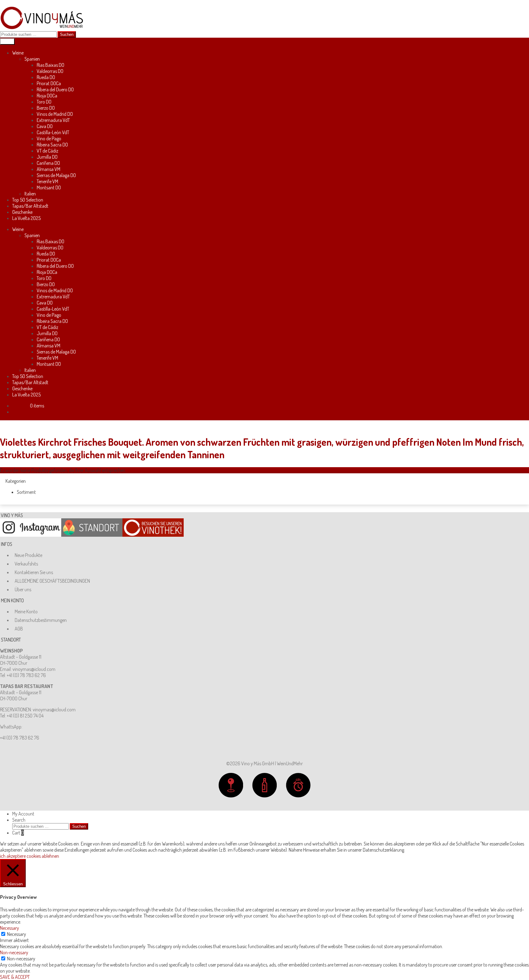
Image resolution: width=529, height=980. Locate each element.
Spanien (32, 59)
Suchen (66, 34)
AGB (19, 629)
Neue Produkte (28, 555)
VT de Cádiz (47, 151)
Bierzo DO (46, 108)
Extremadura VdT (53, 120)
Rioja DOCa (47, 96)
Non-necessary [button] (14, 952)
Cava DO (45, 126)
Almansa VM (48, 169)
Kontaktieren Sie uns (34, 572)
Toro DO (44, 102)
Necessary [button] (9, 928)
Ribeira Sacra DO (52, 145)
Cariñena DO (48, 163)
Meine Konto (26, 611)
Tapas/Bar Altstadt (30, 206)
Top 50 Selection (27, 200)
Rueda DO (46, 77)
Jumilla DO (47, 157)
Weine (18, 53)
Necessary (16, 934)
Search (18, 820)
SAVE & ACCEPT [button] (15, 977)
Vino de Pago (49, 138)
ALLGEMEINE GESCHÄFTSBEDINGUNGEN (52, 581)
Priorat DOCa (49, 83)
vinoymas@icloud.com (34, 669)
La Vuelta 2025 (26, 218)
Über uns (23, 589)
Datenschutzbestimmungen (41, 620)
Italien (30, 194)
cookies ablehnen (43, 856)
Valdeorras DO (50, 71)
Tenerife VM (47, 181)
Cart (18, 833)
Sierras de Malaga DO (56, 175)
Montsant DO (49, 187)
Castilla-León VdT (53, 132)
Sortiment (26, 492)
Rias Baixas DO (50, 65)
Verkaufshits (26, 564)
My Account (23, 814)
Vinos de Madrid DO (55, 114)
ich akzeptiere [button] (13, 856)
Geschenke (22, 212)
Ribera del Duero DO (55, 89)
